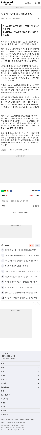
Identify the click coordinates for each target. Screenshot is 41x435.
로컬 (37, 245)
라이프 (3, 375)
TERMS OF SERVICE (30, 419)
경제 (2, 371)
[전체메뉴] (39, 3)
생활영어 (3, 403)
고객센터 (9, 422)
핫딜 (2, 391)
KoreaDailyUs (5, 395)
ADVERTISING (9, 419)
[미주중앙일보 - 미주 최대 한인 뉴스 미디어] (7, 3)
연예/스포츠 (4, 379)
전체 (31, 245)
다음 (38, 303)
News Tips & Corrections (18, 422)
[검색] (36, 3)
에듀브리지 (4, 399)
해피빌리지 (4, 414)
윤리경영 (3, 422)
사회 (2, 367)
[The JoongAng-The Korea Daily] (8, 356)
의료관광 (3, 410)
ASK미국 (4, 383)
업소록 (3, 407)
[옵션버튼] (38, 18)
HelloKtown (5, 387)
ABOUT (3, 419)
